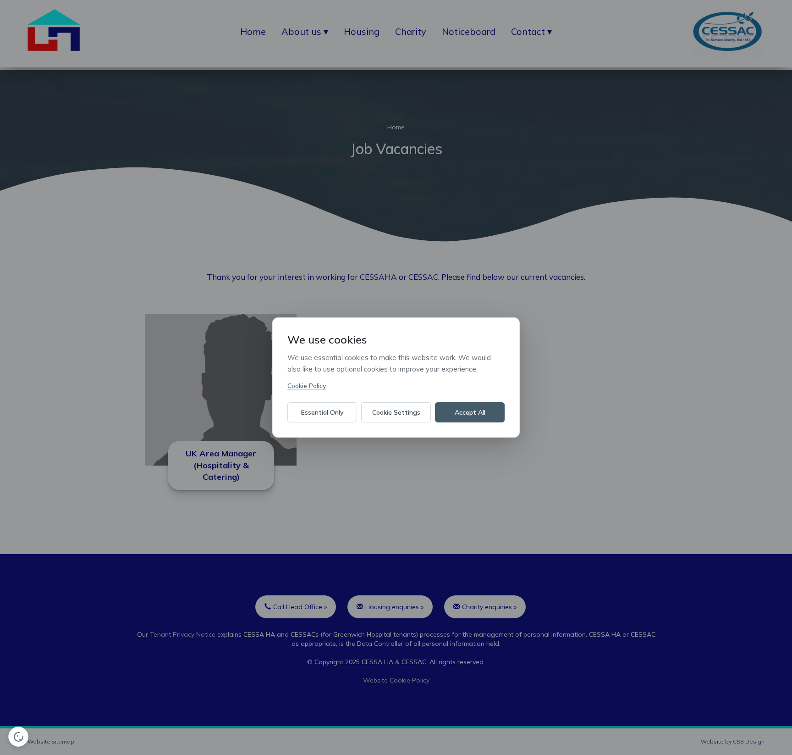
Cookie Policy (306, 386)
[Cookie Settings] (18, 737)
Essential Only (322, 412)
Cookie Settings (396, 412)
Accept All (470, 412)
